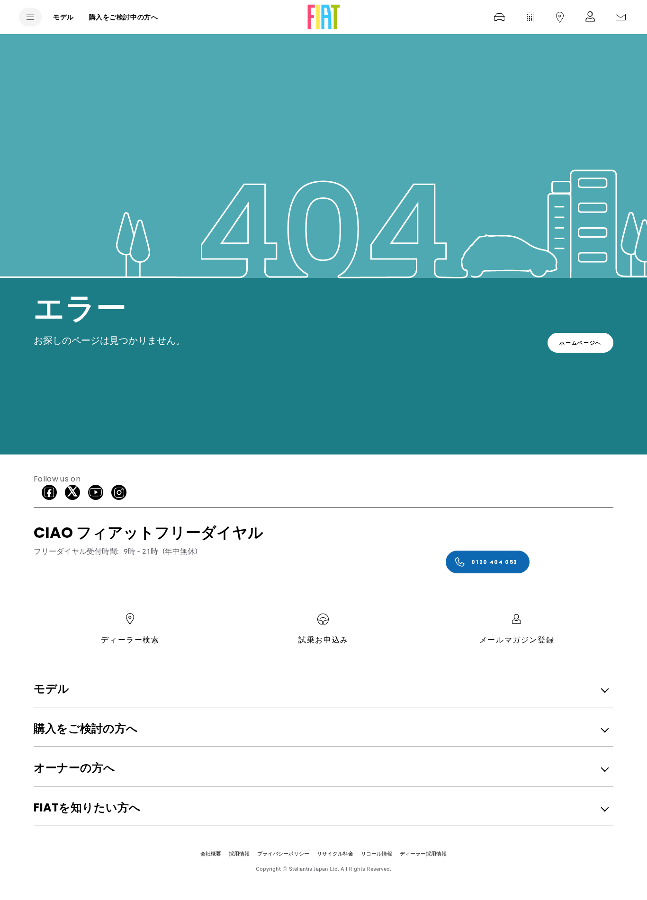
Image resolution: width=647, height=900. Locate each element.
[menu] (30, 17)
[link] (580, 343)
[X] (72, 492)
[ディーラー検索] (559, 17)
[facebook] (49, 492)
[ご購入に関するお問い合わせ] (620, 17)
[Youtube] (95, 492)
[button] (321, 689)
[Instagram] (118, 492)
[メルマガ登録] (590, 17)
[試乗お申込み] (499, 17)
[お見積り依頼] (529, 17)
